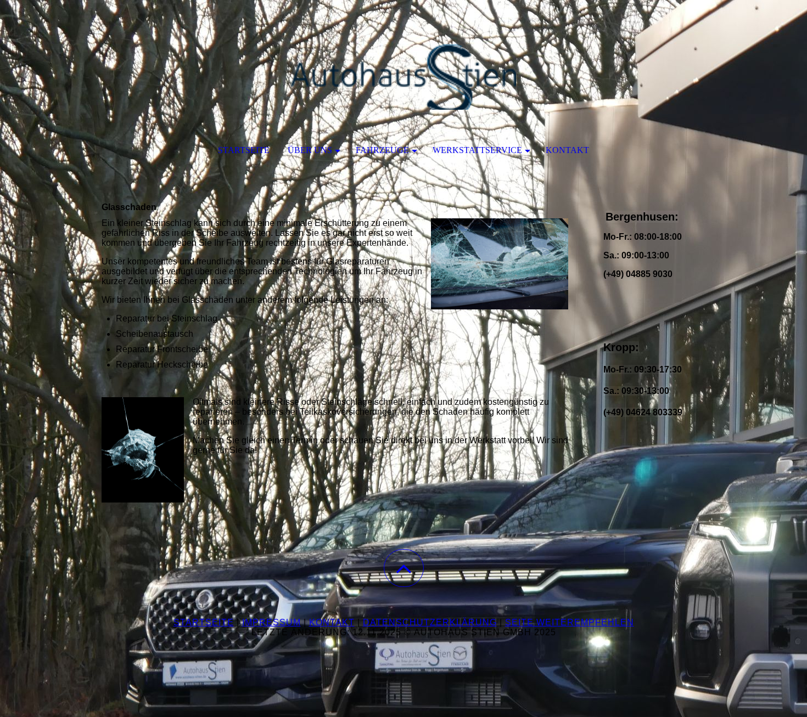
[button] (404, 568)
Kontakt (567, 150)
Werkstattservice (477, 150)
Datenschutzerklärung (430, 622)
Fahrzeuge (382, 150)
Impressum (271, 622)
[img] (403, 55)
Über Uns (310, 150)
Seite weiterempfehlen (569, 622)
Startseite (244, 150)
